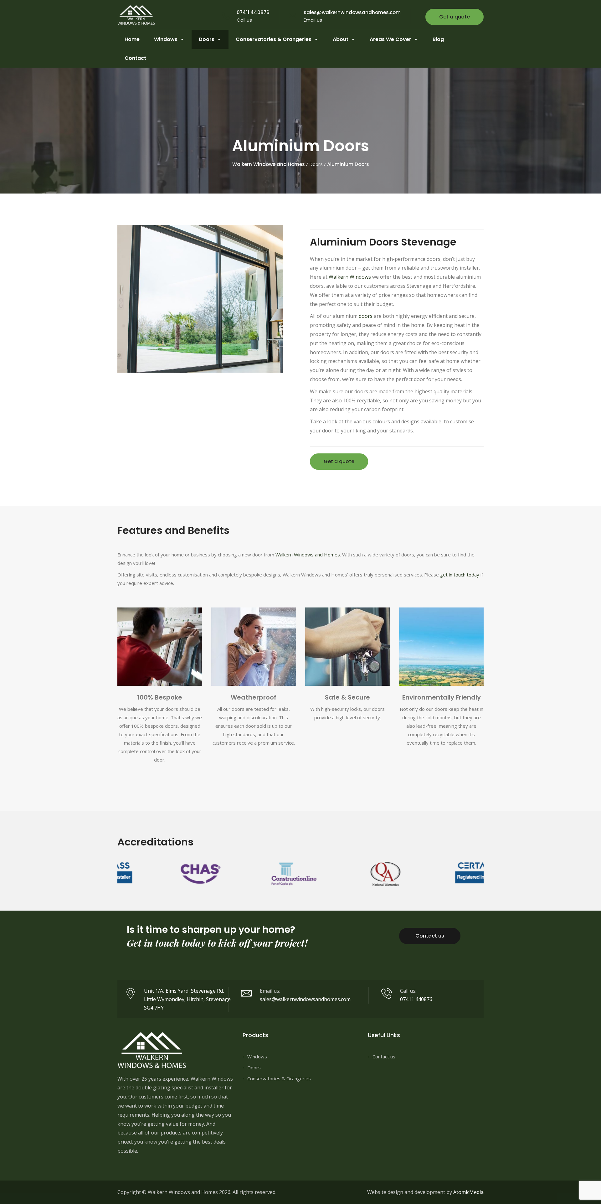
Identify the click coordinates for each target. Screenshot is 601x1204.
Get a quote (454, 16)
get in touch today (459, 574)
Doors (206, 39)
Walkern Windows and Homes (307, 554)
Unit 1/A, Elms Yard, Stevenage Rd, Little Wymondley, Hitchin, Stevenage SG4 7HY (187, 999)
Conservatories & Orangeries (273, 39)
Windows (165, 39)
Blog (438, 39)
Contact (135, 58)
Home (132, 39)
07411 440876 (253, 12)
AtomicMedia (468, 1192)
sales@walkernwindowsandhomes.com (352, 12)
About (340, 39)
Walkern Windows (350, 276)
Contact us (429, 935)
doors (365, 316)
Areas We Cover (390, 39)
